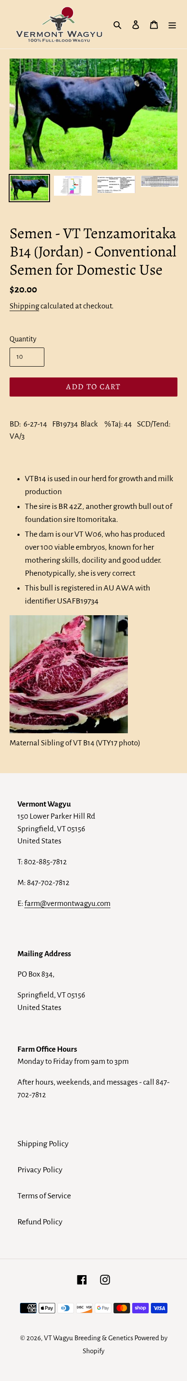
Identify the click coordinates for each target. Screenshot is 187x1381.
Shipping (24, 306)
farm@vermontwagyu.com (67, 903)
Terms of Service (44, 1195)
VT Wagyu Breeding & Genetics (88, 1338)
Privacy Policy (40, 1169)
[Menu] (172, 24)
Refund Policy (40, 1221)
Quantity (23, 339)
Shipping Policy (43, 1143)
